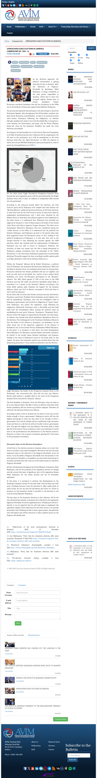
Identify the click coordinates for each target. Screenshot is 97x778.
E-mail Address (8, 601)
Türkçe (4, 2)
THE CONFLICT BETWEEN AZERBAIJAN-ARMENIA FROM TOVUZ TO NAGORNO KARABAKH (32, 667)
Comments (22, 585)
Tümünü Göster (60, 719)
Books (71, 69)
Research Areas (54, 742)
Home (9, 27)
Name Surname (8, 593)
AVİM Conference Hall (76, 484)
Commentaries (17, 41)
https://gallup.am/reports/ (21, 561)
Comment (10, 585)
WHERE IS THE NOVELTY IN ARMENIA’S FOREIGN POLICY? (36, 678)
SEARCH (91, 48)
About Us (52, 27)
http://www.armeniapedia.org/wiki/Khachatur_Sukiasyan (32, 548)
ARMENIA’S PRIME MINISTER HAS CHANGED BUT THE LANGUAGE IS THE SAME (32, 649)
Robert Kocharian (42, 62)
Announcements (75, 496)
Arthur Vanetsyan (39, 66)
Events (32, 27)
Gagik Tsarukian (15, 70)
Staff (41, 27)
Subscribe (72, 760)
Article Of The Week (77, 539)
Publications (20, 27)
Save (18, 623)
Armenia (15, 62)
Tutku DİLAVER (13, 54)
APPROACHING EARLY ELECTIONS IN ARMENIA (43, 41)
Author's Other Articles (15, 635)
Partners (51, 746)
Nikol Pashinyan (24, 62)
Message (8, 614)
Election (33, 62)
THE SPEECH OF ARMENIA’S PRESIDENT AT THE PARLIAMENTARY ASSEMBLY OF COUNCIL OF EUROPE (32, 707)
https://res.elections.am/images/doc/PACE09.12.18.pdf (31, 532)
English (11, 2)
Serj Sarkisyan (15, 66)
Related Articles (34, 635)
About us (34, 742)
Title (9, 608)
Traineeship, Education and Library (75, 27)
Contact (10, 33)
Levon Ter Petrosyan (26, 66)
